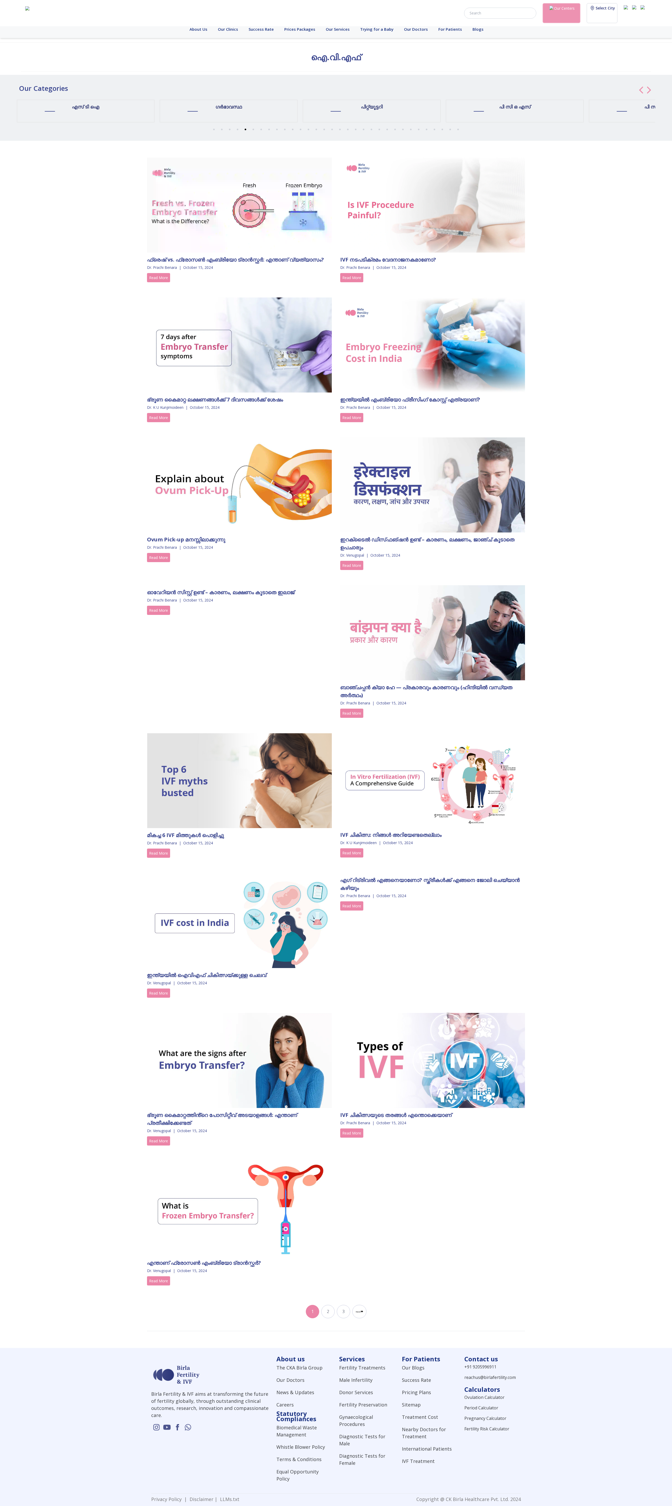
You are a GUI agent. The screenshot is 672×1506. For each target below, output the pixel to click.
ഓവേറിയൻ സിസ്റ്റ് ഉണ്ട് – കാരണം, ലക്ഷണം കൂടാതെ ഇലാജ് (221, 592)
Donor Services (356, 1392)
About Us (198, 29)
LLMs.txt (228, 1499)
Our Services (338, 29)
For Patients (450, 29)
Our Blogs (413, 1367)
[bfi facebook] (643, 12)
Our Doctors (416, 29)
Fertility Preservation (363, 1405)
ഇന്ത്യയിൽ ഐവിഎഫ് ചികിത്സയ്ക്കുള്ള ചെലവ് (206, 975)
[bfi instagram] (627, 12)
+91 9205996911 (480, 1367)
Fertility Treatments (362, 1367)
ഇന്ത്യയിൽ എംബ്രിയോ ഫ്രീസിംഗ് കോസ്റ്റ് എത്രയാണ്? (410, 399)
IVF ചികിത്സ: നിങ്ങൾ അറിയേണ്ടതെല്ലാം (391, 834)
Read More (158, 277)
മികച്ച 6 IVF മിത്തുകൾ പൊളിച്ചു (185, 835)
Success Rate (261, 29)
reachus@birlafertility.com (490, 1377)
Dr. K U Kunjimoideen (165, 407)
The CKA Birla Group (299, 1367)
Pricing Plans (416, 1392)
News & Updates (295, 1392)
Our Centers (564, 8)
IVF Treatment (418, 1461)
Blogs (478, 29)
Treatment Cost (420, 1417)
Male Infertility (355, 1380)
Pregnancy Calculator (485, 1418)
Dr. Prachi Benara (162, 267)
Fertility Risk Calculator (486, 1429)
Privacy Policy (167, 1499)
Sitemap (411, 1405)
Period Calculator (481, 1408)
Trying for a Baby (376, 29)
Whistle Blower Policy (300, 1447)
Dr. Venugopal (352, 555)
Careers (285, 1405)
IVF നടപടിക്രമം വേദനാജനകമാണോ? (388, 259)
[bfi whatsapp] (188, 1427)
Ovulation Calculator (484, 1397)
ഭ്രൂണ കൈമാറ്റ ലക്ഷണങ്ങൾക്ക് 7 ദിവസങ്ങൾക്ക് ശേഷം (215, 399)
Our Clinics (228, 29)
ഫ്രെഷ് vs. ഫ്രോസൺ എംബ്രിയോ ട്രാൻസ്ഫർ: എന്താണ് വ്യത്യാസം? (235, 259)
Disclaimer (201, 1499)
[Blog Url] (239, 205)
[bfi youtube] (635, 12)
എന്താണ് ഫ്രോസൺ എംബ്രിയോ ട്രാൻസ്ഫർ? (204, 1262)
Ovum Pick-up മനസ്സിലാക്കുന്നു (186, 539)
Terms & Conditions (299, 1459)
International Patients (427, 1449)
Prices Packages (299, 29)
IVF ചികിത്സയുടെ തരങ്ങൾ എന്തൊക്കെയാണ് (396, 1114)
